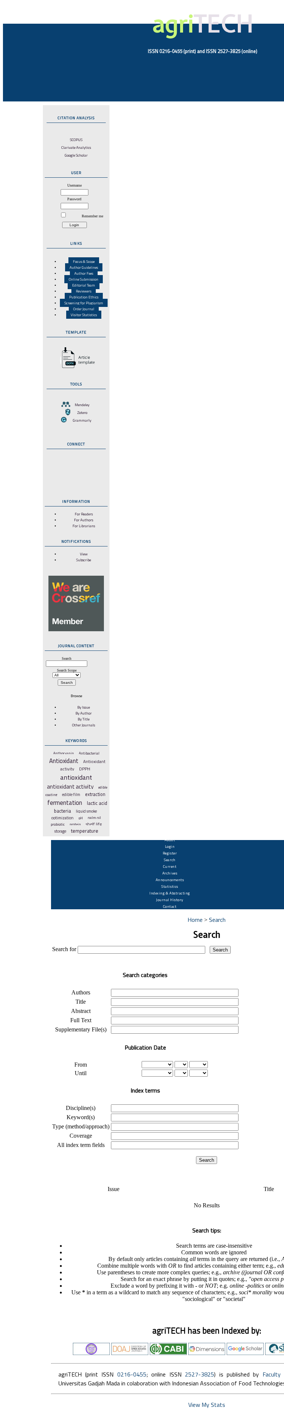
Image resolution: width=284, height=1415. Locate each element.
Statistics (169, 886)
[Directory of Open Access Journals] (129, 1352)
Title (80, 1001)
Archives (169, 873)
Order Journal (83, 309)
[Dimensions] (206, 1352)
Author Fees (83, 273)
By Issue (83, 707)
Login (170, 846)
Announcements (170, 880)
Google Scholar (76, 155)
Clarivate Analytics (76, 147)
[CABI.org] (168, 1352)
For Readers (84, 514)
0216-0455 (131, 1374)
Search (169, 860)
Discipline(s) (80, 1108)
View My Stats (206, 1404)
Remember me (92, 216)
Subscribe (83, 560)
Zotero (82, 412)
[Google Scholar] (245, 1352)
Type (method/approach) (80, 1126)
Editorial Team (83, 285)
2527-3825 (199, 1374)
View (84, 554)
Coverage (81, 1136)
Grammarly (82, 420)
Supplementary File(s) (80, 1029)
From (80, 1064)
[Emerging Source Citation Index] (91, 1352)
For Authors (83, 520)
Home (195, 919)
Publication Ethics (83, 297)
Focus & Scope (84, 261)
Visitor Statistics (84, 315)
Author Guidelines (84, 267)
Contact (170, 906)
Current (170, 866)
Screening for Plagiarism (83, 303)
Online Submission (83, 279)
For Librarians (83, 526)
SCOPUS (76, 140)
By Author (83, 713)
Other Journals (83, 725)
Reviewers (83, 291)
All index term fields (81, 1145)
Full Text (80, 1020)
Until (81, 1073)
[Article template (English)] (76, 368)
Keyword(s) (81, 1117)
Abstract (81, 1011)
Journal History (169, 900)
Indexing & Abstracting (169, 893)
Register (170, 853)
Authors (80, 992)
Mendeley (82, 405)
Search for (64, 949)
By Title (83, 719)
